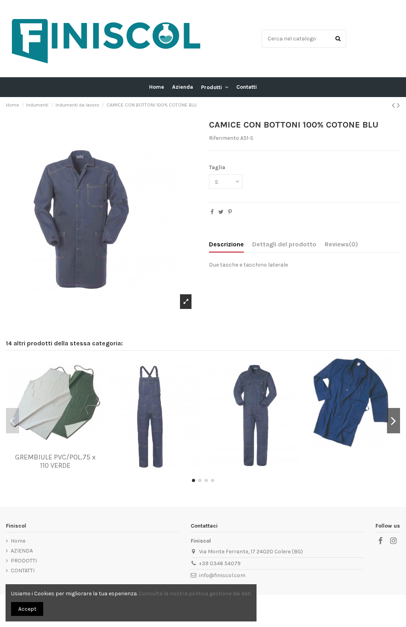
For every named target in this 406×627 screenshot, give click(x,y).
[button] (214, 87)
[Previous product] (394, 105)
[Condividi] (212, 212)
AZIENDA (22, 550)
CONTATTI (22, 570)
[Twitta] (221, 212)
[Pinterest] (230, 212)
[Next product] (398, 105)
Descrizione (226, 244)
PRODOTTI (24, 560)
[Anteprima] (66, 446)
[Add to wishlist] (44, 446)
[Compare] (55, 446)
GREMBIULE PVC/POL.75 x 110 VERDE (55, 461)
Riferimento (224, 138)
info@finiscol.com (222, 575)
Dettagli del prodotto (284, 244)
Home (18, 540)
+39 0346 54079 (220, 563)
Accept (27, 609)
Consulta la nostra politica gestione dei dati (195, 593)
